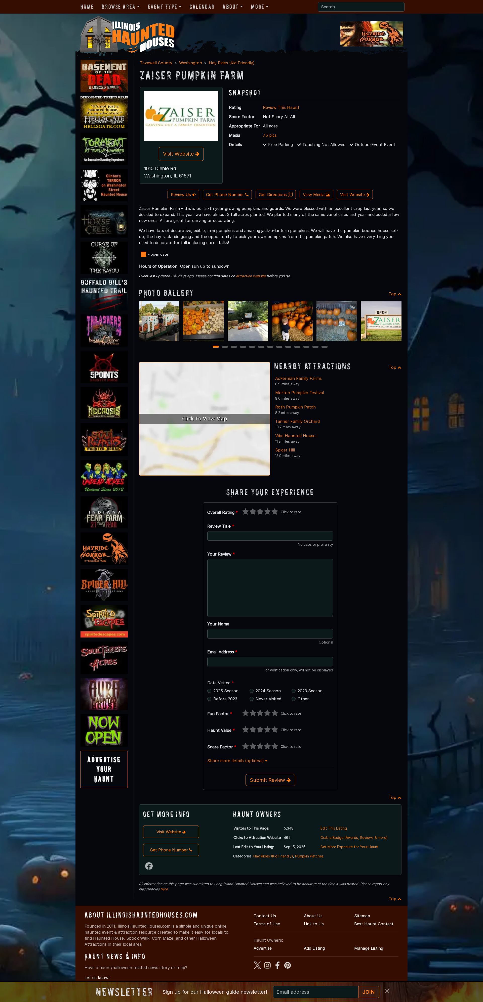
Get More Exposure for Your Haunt (349, 847)
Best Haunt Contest (373, 923)
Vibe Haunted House (295, 435)
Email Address (222, 651)
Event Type (162, 6)
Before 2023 (225, 698)
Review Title (220, 526)
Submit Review (268, 780)
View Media (314, 194)
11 (306, 347)
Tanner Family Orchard (297, 421)
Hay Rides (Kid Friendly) (232, 62)
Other (303, 698)
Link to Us (314, 923)
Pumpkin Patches (309, 856)
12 (316, 347)
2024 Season (268, 690)
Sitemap (362, 915)
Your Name (218, 623)
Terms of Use (267, 923)
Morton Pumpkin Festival (299, 392)
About (231, 6)
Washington (190, 62)
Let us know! (97, 977)
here (164, 889)
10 (298, 347)
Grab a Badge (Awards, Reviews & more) (354, 837)
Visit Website (179, 154)
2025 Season (225, 690)
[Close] (387, 991)
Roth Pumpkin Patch (295, 406)
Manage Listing (368, 948)
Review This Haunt (281, 107)
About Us (313, 915)
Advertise (263, 948)
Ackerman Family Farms (298, 378)
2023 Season (310, 690)
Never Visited (268, 698)
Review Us (181, 194)
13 (325, 347)
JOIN (369, 992)
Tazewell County (156, 62)
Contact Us (265, 915)
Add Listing (314, 948)
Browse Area (118, 6)
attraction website (251, 276)
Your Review (221, 554)
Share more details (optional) (236, 760)
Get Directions (273, 194)
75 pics (270, 135)
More (257, 6)
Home (87, 6)
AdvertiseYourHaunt (104, 769)
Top (393, 293)
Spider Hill (285, 449)
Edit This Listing (333, 828)
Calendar (202, 6)
